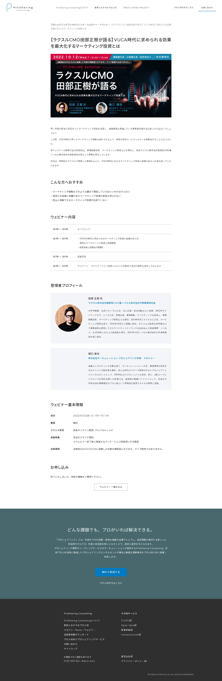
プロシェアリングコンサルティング (67, 24)
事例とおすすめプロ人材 (105, 8)
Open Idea (127, 625)
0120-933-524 (80, 661)
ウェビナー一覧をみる (111, 487)
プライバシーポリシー (132, 661)
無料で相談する (111, 572)
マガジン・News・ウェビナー (80, 630)
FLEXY (125, 620)
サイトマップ (70, 648)
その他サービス (129, 613)
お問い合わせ (207, 8)
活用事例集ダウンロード (76, 634)
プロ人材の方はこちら (184, 7)
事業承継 (125, 630)
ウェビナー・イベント (97, 24)
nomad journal (129, 634)
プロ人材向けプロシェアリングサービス (84, 639)
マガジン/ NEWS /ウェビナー (136, 8)
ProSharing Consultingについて (72, 8)
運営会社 (125, 656)
